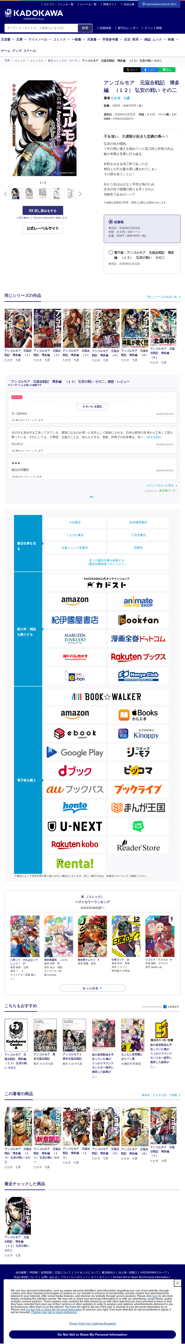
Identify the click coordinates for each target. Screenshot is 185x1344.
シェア (151, 69)
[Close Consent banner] (177, 1283)
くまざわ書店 (75, 535)
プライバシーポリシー (74, 1277)
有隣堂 (138, 547)
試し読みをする (46, 210)
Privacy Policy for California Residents (92, 1323)
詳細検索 (105, 28)
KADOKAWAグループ (154, 1272)
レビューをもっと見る (160, 485)
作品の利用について (26, 1277)
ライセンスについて (86, 1272)
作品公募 (129, 4)
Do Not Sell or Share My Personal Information (141, 1277)
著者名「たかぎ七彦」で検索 (159, 1095)
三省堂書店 (138, 535)
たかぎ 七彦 (120, 98)
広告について (63, 1272)
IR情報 (34, 1272)
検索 (85, 28)
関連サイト (110, 4)
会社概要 (21, 1272)
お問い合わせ (49, 1277)
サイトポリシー (100, 1277)
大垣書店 (75, 522)
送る (168, 69)
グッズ (17, 50)
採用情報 (46, 1272)
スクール (29, 50)
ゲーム (5, 50)
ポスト (134, 69)
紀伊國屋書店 (138, 522)
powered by (151, 491)
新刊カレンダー (128, 28)
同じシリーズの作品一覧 (162, 296)
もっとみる (90, 988)
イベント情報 (153, 28)
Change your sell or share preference (54, 1312)
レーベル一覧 (88, 4)
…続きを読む (20, 406)
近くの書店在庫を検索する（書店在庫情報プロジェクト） (106, 562)
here (155, 1296)
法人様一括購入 (127, 1272)
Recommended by (152, 1006)
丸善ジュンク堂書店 (75, 547)
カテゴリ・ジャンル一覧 (59, 4)
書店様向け (108, 1272)
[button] (79, 194)
